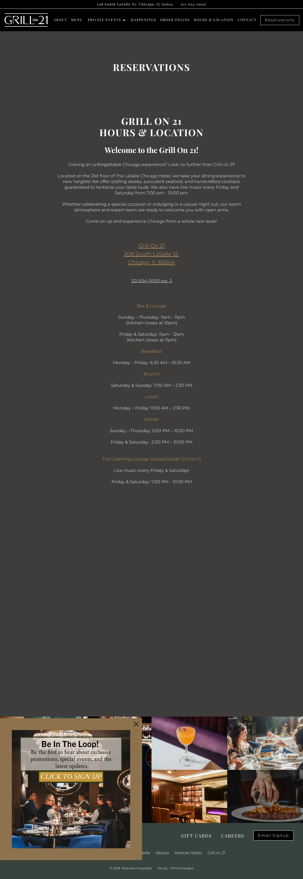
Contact (247, 20)
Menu (77, 20)
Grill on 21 (216, 853)
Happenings (143, 20)
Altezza (162, 853)
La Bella (142, 853)
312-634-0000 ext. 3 (151, 280)
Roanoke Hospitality (137, 868)
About (60, 20)
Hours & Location (214, 20)
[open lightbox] (189, 743)
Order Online (175, 20)
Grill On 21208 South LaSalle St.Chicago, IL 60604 (151, 253)
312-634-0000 (193, 4)
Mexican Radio (188, 853)
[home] (26, 20)
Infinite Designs (182, 868)
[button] (109, 20)
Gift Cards (196, 835)
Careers (232, 835)
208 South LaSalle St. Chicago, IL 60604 (135, 4)
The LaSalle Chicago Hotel (143, 175)
